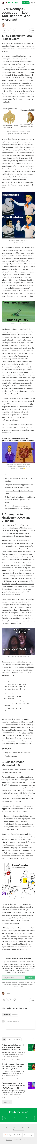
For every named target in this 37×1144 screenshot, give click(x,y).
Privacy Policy (18, 986)
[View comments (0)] (10, 30)
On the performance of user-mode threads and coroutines (17, 407)
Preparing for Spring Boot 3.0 (18, 930)
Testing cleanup (11, 756)
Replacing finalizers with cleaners (17, 752)
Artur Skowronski (12, 24)
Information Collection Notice (22, 984)
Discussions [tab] (16, 1039)
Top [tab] (4, 1039)
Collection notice (18, 1130)
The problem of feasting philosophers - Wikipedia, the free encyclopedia (19, 486)
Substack (9, 1140)
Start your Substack (13, 1135)
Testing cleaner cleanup (20, 730)
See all (5, 1102)
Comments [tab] (6, 1015)
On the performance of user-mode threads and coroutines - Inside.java (18, 507)
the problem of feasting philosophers (19, 133)
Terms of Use (28, 982)
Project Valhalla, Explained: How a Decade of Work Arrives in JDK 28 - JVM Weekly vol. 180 (13, 1047)
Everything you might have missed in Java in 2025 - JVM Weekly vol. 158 (13, 1066)
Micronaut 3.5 (13, 777)
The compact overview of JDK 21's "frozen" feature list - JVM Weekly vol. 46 (13, 1085)
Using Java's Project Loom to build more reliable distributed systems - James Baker (20, 500)
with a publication (16, 56)
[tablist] (10, 1015)
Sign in (33, 3)
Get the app (28, 1135)
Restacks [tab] (14, 1015)
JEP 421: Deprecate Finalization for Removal (18, 584)
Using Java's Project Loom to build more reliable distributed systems (16, 387)
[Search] (33, 1039)
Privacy (24, 1128)
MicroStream (14, 907)
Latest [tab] (9, 1039)
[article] (18, 1052)
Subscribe (25, 3)
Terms (30, 1128)
